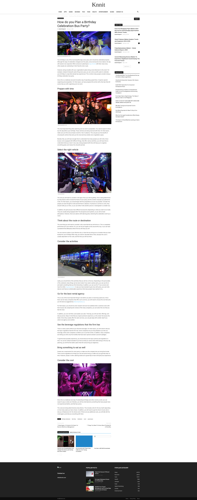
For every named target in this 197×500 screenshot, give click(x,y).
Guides (112, 12)
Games (71, 12)
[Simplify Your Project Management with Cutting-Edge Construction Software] (90, 488)
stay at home (92, 64)
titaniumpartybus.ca (79, 301)
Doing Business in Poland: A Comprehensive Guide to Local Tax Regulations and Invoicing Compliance (126, 91)
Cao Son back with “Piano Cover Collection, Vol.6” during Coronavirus (83, 450)
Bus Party (74, 419)
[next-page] (61, 454)
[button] (138, 12)
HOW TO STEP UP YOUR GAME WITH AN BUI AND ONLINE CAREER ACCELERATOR (127, 101)
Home (60, 12)
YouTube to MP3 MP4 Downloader (102, 448)
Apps (65, 12)
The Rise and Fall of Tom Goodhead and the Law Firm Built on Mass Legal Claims (127, 76)
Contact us (119, 12)
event (85, 419)
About (138, 498)
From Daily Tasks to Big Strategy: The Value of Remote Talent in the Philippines (127, 96)
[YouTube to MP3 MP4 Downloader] (102, 441)
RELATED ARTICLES (63, 432)
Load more (126, 66)
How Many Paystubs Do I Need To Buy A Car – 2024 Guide (127, 111)
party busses (90, 419)
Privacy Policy (133, 498)
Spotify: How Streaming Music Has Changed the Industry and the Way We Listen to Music (65, 450)
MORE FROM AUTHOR (75, 432)
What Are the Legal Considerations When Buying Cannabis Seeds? (127, 116)
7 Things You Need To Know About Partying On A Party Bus (99, 426)
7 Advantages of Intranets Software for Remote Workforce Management (67, 426)
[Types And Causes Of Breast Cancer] (90, 474)
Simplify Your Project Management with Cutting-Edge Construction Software (103, 488)
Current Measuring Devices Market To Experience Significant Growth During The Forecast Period (127, 58)
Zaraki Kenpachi (62, 29)
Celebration (79, 419)
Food (88, 12)
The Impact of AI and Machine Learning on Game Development (127, 120)
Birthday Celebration (66, 419)
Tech (83, 12)
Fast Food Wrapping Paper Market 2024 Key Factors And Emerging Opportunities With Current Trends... (127, 30)
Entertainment (103, 12)
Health (94, 12)
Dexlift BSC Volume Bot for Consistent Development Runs (125, 85)
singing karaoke (70, 287)
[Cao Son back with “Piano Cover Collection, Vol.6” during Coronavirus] (84, 441)
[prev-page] (58, 454)
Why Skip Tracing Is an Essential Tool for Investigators (125, 106)
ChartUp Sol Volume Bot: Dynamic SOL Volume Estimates (127, 81)
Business (77, 12)
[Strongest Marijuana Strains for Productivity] (90, 481)
